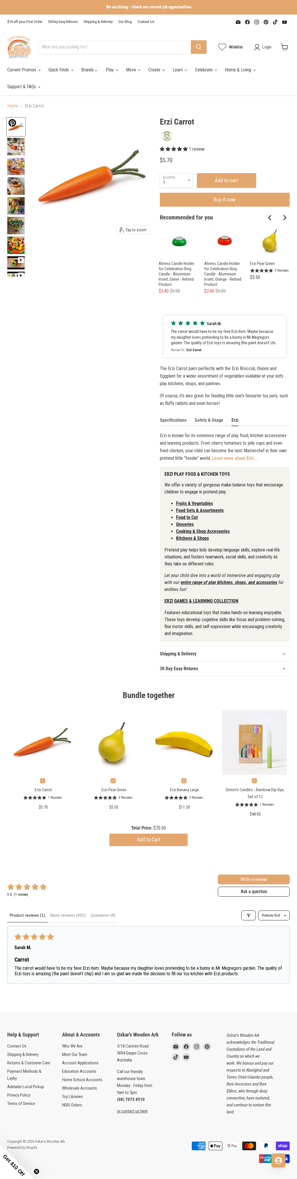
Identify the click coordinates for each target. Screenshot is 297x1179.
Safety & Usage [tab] (209, 420)
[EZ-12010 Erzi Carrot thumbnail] (16, 146)
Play (110, 70)
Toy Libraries (72, 1096)
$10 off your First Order (24, 22)
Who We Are (72, 1046)
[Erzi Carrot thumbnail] (16, 186)
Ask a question (254, 891)
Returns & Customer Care (28, 1063)
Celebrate (204, 70)
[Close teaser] (36, 1171)
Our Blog (125, 22)
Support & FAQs (22, 86)
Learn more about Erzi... (235, 458)
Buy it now (225, 199)
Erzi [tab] (234, 420)
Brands (88, 70)
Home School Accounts (82, 1079)
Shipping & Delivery (98, 22)
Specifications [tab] (173, 420)
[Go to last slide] (270, 217)
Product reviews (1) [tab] (27, 915)
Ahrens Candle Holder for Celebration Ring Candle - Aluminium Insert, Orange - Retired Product (222, 274)
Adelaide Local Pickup (25, 1086)
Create (155, 70)
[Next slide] (284, 217)
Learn (178, 70)
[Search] (199, 47)
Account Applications (80, 1063)
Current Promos (22, 70)
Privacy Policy (18, 1095)
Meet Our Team (74, 1054)
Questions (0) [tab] (102, 915)
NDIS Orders (72, 1105)
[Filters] (248, 915)
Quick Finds (59, 70)
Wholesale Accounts (79, 1088)
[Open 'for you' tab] (278, 1160)
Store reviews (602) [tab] (68, 915)
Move (131, 70)
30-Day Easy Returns (63, 22)
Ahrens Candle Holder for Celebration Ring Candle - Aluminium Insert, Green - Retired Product (176, 274)
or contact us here (132, 1111)
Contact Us (145, 22)
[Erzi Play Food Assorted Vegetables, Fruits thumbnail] (16, 205)
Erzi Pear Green (262, 263)
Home (12, 106)
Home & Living (238, 70)
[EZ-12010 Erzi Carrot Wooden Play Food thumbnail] (16, 166)
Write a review (254, 879)
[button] (174, 149)
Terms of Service (21, 1103)
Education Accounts (79, 1071)
